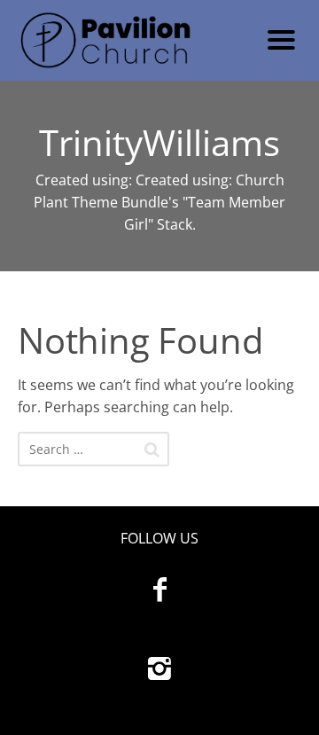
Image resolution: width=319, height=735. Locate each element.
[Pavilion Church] (131, 40)
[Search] (152, 449)
